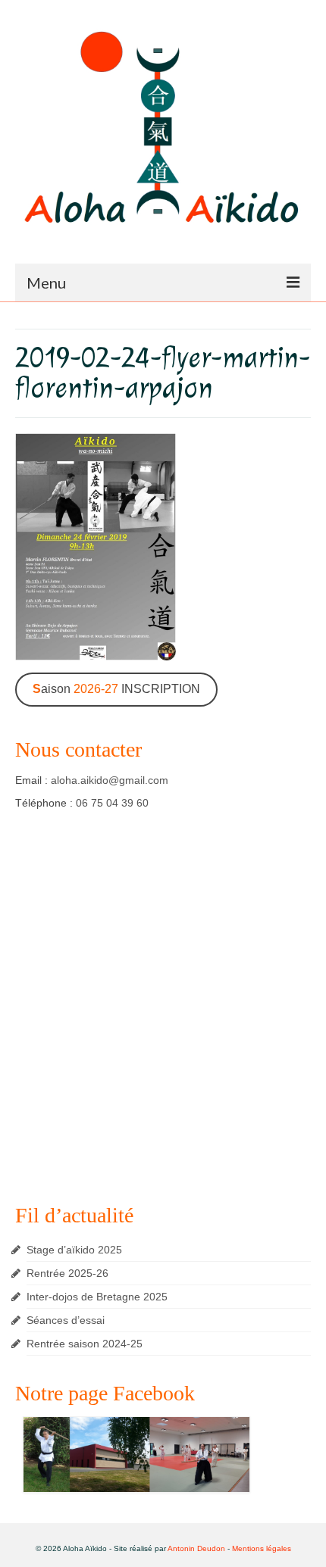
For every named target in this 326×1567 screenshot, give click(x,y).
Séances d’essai (66, 1320)
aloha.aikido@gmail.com (109, 780)
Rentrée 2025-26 (67, 1273)
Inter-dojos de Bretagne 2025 (97, 1297)
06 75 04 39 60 (112, 803)
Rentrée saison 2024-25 (85, 1344)
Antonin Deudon (196, 1548)
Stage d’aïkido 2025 (74, 1250)
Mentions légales (261, 1548)
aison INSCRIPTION (116, 688)
